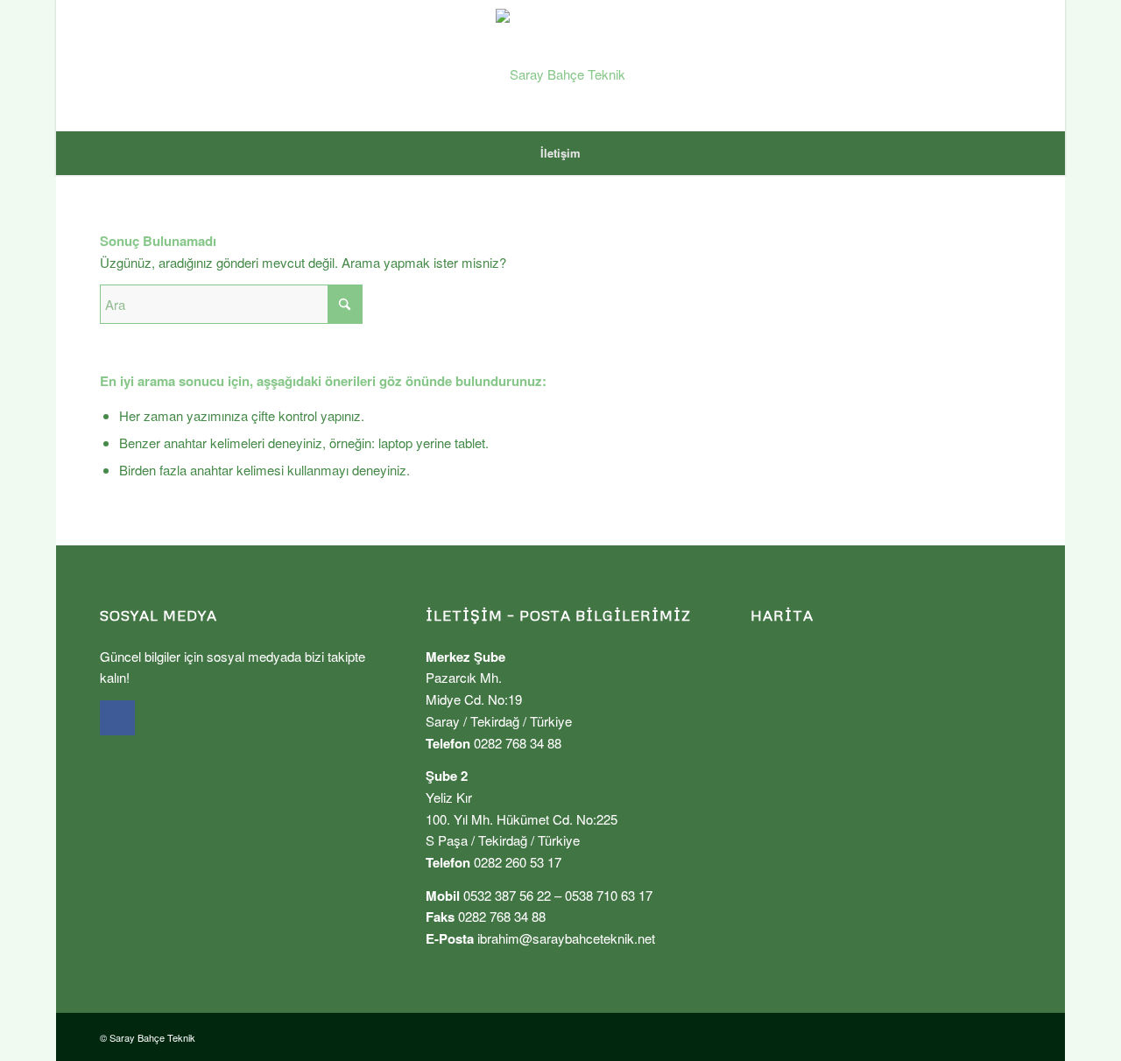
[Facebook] (117, 717)
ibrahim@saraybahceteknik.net (566, 938)
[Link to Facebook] (1008, 66)
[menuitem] (560, 153)
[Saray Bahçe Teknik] (560, 65)
